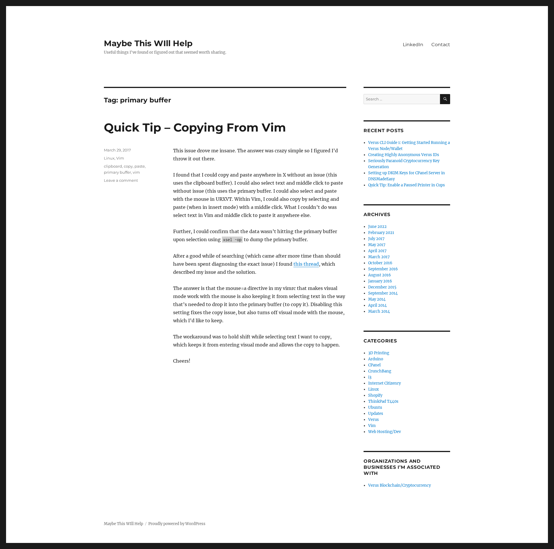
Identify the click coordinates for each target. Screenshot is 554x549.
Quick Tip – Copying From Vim (195, 127)
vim (136, 172)
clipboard (113, 166)
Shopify (375, 395)
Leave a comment (121, 180)
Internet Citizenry (384, 383)
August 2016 (379, 275)
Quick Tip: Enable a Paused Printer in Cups (406, 185)
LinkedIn (413, 44)
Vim (120, 158)
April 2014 (377, 305)
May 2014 (376, 299)
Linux (109, 158)
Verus (373, 419)
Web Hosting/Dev (384, 431)
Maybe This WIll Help (148, 43)
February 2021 (381, 232)
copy (128, 166)
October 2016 (380, 263)
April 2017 (377, 250)
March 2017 (379, 256)
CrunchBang (379, 371)
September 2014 (383, 293)
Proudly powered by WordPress (176, 523)
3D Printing (378, 353)
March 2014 (379, 311)
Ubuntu (375, 407)
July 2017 (376, 238)
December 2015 (382, 287)
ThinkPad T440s (383, 401)
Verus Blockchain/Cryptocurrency (399, 485)
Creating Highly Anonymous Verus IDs (403, 154)
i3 (369, 377)
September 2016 (383, 269)
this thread (306, 264)
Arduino (375, 359)
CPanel (374, 365)
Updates (375, 413)
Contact (440, 44)
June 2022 (377, 226)
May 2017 (376, 244)
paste (139, 166)
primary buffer (117, 172)
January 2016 (380, 281)
